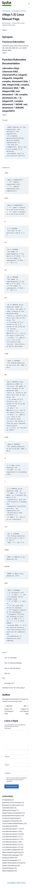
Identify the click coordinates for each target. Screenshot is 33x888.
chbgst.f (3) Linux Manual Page (8, 710)
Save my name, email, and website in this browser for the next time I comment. (16, 779)
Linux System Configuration (11, 850)
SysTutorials (11, 883)
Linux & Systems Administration (12, 823)
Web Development (8, 871)
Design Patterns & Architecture (12, 813)
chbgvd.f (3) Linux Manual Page (24, 710)
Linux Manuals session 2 (10, 831)
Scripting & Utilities (8, 858)
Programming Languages (10, 855)
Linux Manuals (6, 11)
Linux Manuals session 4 (10, 836)
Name (7, 756)
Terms (18, 883)
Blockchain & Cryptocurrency (11, 805)
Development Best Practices (11, 816)
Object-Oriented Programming (11, 852)
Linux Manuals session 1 (10, 829)
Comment (8, 728)
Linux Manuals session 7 (10, 842)
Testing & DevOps (8, 868)
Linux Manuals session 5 (10, 839)
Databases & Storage (9, 810)
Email (7, 765)
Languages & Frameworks (10, 821)
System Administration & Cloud (12, 863)
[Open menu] (29, 3)
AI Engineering (6, 800)
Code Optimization (8, 808)
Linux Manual (7, 23)
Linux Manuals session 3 (19, 11)
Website (7, 773)
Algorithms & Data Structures (11, 802)
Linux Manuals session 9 (10, 847)
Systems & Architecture (9, 865)
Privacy (23, 883)
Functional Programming (10, 818)
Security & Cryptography (10, 860)
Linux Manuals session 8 (10, 844)
